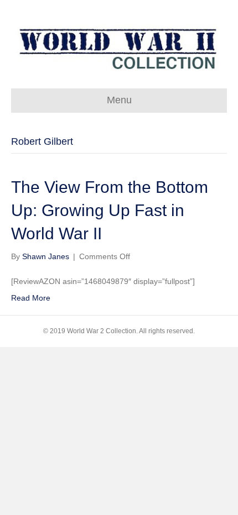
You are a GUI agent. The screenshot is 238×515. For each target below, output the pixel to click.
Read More (30, 297)
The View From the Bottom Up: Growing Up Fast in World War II (109, 210)
